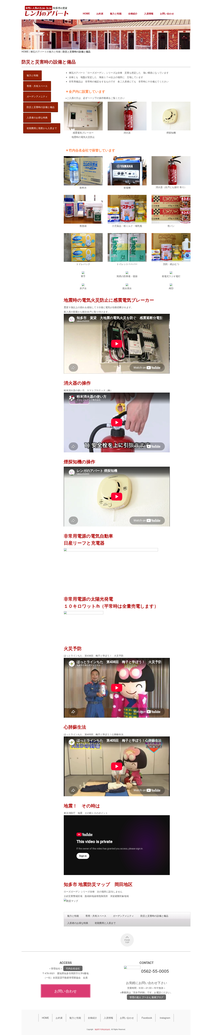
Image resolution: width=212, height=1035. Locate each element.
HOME (86, 13)
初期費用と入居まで (105, 923)
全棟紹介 (132, 13)
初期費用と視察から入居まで (42, 128)
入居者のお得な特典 (77, 923)
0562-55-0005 (155, 971)
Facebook (147, 1017)
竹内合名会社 (73, 968)
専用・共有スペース (95, 915)
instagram (165, 1017)
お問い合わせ (167, 13)
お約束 (99, 13)
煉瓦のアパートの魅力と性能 (45, 51)
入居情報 (148, 13)
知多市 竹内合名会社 (102, 1029)
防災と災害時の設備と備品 (154, 915)
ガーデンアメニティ (123, 915)
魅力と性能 (116, 13)
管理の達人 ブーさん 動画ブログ (146, 997)
